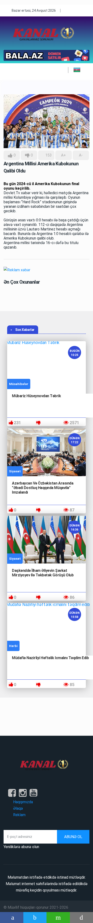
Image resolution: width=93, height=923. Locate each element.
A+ (63, 155)
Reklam (19, 815)
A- (81, 155)
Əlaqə (18, 808)
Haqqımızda (23, 802)
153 (48, 155)
